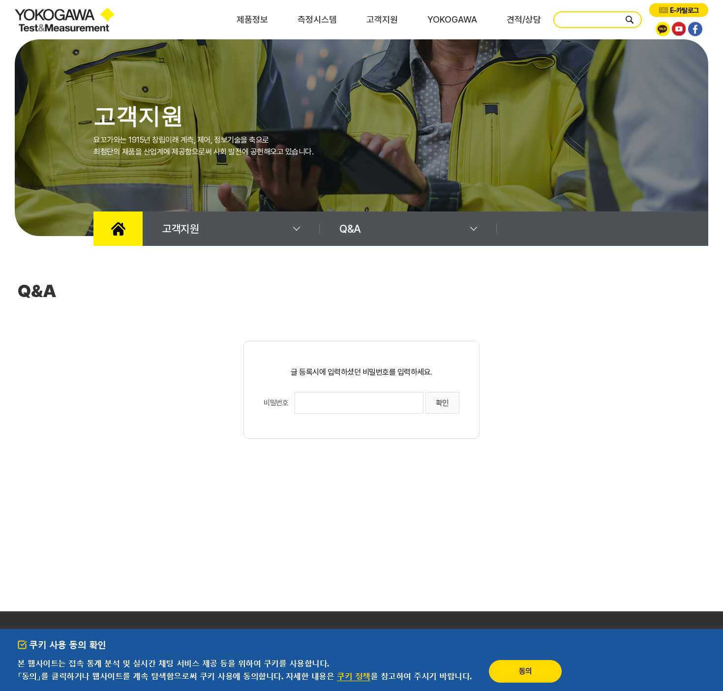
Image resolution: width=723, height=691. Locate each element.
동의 (525, 671)
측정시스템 (317, 19)
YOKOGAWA (452, 19)
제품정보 (252, 19)
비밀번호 (276, 402)
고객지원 (382, 19)
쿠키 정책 (353, 676)
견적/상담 (524, 19)
